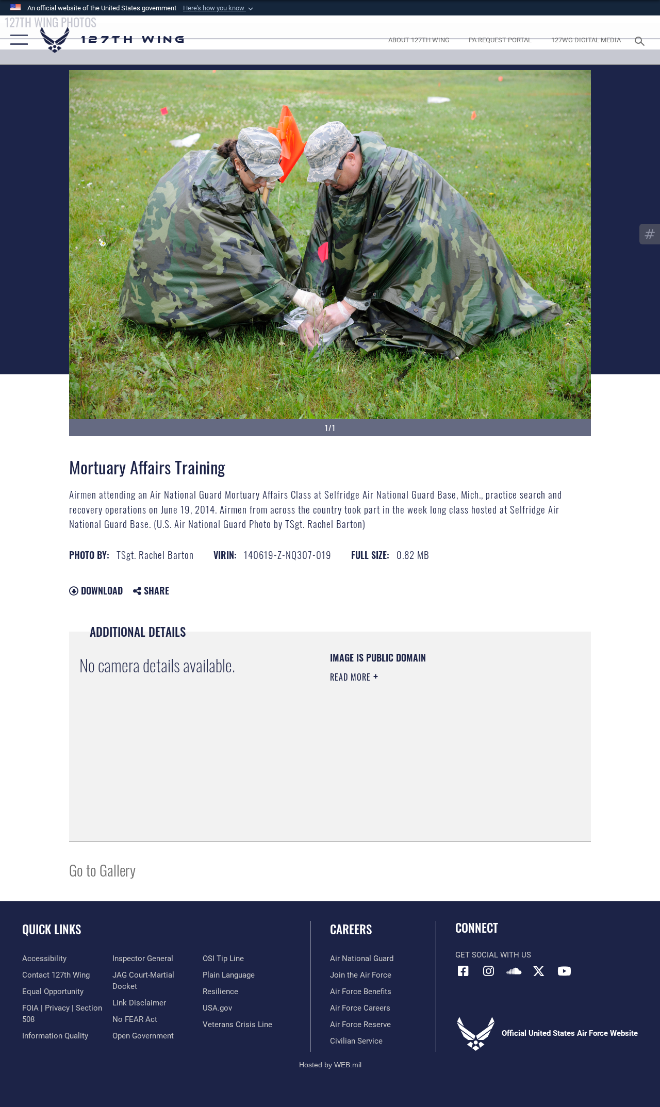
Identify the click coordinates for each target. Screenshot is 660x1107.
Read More (351, 677)
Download (100, 590)
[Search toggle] (641, 40)
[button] (219, 8)
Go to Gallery (102, 869)
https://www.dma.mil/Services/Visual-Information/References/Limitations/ (422, 764)
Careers (351, 929)
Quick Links (51, 929)
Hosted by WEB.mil (330, 1065)
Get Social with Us (493, 955)
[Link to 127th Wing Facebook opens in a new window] (463, 971)
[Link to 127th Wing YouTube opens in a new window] (564, 971)
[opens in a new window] (488, 971)
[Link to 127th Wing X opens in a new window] (539, 971)
